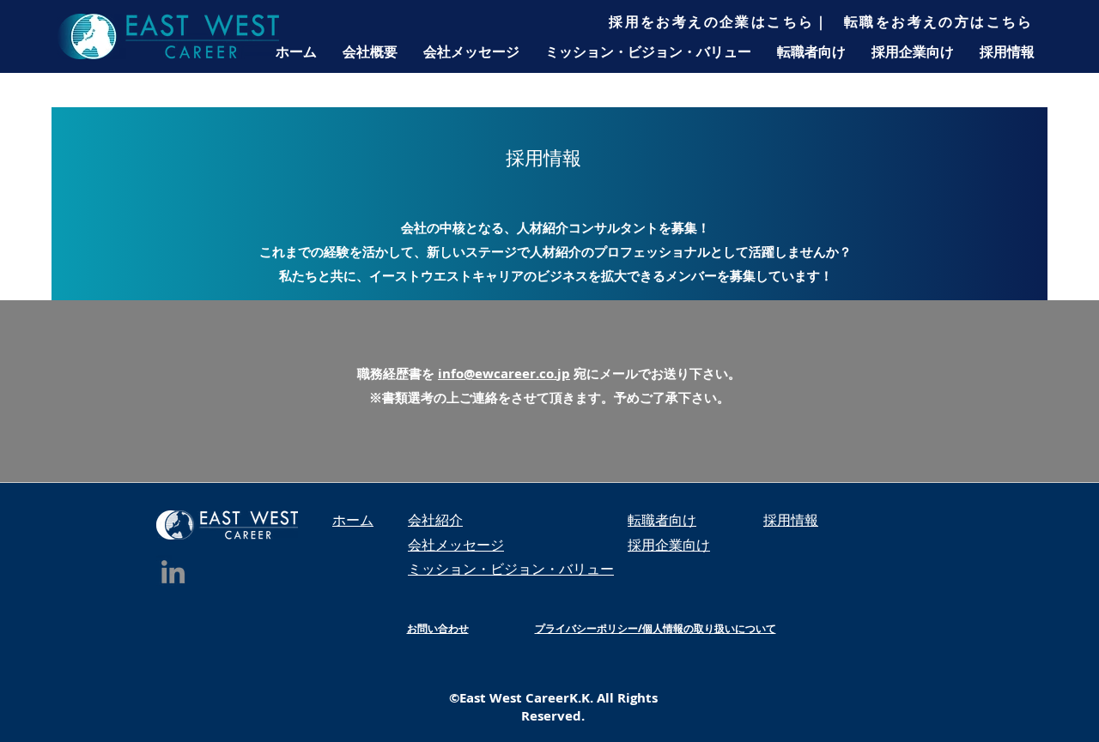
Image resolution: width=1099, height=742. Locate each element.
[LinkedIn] (173, 571)
